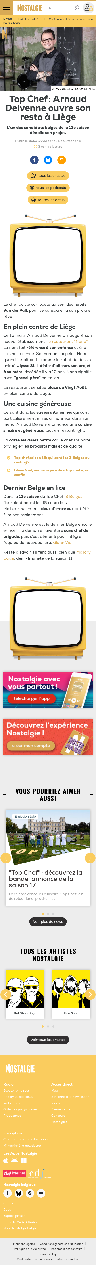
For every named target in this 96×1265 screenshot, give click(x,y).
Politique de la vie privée (30, 1249)
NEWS (7, 19)
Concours (58, 1116)
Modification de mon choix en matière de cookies (48, 1259)
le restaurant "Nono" (68, 341)
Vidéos (56, 1103)
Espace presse (14, 1216)
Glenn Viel (62, 542)
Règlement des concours (66, 1249)
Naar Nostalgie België (19, 1228)
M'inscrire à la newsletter (22, 1146)
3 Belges (73, 496)
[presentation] (5, 858)
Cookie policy (48, 1254)
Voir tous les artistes (48, 1040)
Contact (9, 1203)
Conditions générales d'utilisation (61, 1244)
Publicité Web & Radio (20, 1222)
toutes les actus (51, 200)
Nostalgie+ (59, 1122)
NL (50, 8)
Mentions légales (24, 1244)
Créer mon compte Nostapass (26, 1139)
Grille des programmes (20, 1109)
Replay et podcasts (18, 1097)
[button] (42, 914)
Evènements (60, 1109)
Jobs (7, 1209)
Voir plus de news (48, 921)
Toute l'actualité (27, 19)
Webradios (11, 1103)
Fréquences (12, 1116)
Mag (54, 1090)
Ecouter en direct (16, 1090)
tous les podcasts (50, 188)
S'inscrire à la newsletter (70, 1097)
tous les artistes (51, 175)
